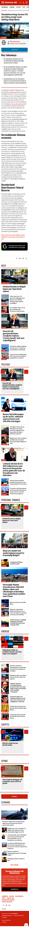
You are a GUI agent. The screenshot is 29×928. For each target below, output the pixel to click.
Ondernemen (5, 7)
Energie (3, 680)
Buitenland (4, 312)
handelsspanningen (14, 92)
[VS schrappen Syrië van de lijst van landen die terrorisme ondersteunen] (5, 306)
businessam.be (16, 41)
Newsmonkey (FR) (19, 915)
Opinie (3, 776)
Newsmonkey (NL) (7, 915)
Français (4, 909)
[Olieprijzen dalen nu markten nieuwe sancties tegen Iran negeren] (5, 674)
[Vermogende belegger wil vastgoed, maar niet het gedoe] (12, 766)
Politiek (18, 7)
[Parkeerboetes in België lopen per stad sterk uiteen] (14, 270)
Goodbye (4, 917)
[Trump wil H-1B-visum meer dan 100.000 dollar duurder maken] (5, 713)
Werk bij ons (10, 898)
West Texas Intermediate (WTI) (17, 104)
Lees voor (14, 49)
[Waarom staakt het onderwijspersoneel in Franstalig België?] (14, 534)
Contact (4, 922)
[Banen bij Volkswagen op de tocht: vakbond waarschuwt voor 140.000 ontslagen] (14, 398)
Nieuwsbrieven (19, 896)
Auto (3, 411)
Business (4, 359)
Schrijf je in (14, 889)
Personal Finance (6, 283)
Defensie (4, 304)
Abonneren (5, 896)
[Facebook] (3, 905)
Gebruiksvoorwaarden (8, 900)
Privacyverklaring (7, 902)
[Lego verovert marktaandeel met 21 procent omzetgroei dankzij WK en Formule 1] (5, 353)
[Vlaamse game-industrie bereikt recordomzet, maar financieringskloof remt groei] (5, 479)
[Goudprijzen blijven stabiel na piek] (5, 560)
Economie (12, 7)
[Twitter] (6, 905)
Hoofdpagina (4, 10)
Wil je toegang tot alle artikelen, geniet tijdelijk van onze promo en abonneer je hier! (13, 237)
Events (4, 898)
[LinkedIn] (9, 905)
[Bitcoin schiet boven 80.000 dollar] (5, 600)
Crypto (3, 606)
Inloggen (11, 896)
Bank (3, 615)
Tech (23, 7)
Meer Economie (19, 864)
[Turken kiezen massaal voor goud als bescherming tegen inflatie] (5, 705)
